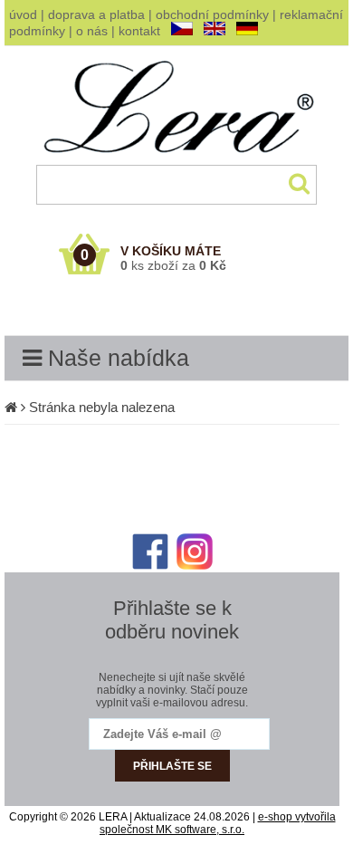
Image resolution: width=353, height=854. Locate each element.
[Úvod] (11, 407)
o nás (92, 31)
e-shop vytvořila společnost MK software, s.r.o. (218, 823)
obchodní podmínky (212, 14)
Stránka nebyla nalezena (102, 407)
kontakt (139, 31)
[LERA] (177, 161)
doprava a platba (96, 14)
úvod (23, 14)
